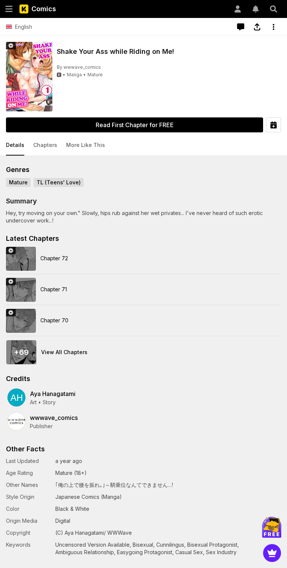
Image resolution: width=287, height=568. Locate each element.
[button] (15, 145)
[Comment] (240, 26)
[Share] (257, 26)
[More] (273, 26)
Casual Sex (189, 552)
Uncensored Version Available (92, 544)
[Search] (273, 8)
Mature (95, 74)
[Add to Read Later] (273, 124)
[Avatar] (237, 8)
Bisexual (143, 544)
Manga (74, 74)
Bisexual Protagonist (212, 544)
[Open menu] (8, 8)
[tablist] (143, 145)
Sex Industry (221, 552)
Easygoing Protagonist (144, 552)
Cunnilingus (170, 544)
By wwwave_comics (79, 67)
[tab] (15, 145)
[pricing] (272, 553)
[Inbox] (255, 8)
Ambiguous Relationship (84, 552)
